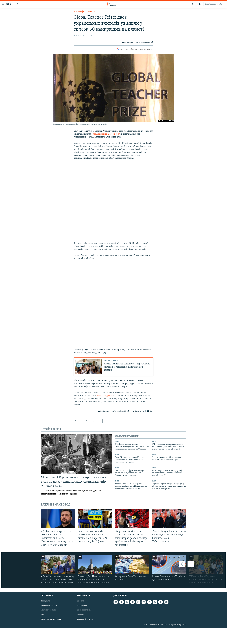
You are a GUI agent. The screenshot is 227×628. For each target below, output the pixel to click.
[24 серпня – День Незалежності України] (132, 564)
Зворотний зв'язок (85, 619)
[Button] (127, 42)
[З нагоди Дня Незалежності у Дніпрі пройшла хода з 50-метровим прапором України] (95, 564)
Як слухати (45, 601)
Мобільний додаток (49, 606)
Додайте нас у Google (213, 4)
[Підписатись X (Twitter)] (127, 602)
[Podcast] (160, 602)
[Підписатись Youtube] (132, 602)
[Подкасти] (192, 4)
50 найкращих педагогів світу (106, 134)
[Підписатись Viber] (144, 602)
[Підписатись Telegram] (149, 602)
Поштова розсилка (48, 610)
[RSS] (155, 602)
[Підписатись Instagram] (138, 602)
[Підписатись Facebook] (116, 602)
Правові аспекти (84, 610)
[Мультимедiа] (199, 4)
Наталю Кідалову (105, 396)
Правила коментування (51, 619)
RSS (42, 615)
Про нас (80, 601)
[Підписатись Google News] (121, 602)
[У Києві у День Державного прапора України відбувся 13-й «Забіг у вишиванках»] (206, 564)
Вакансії (80, 615)
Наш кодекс (82, 606)
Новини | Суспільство (85, 12)
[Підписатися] (166, 602)
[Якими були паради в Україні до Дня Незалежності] (169, 564)
